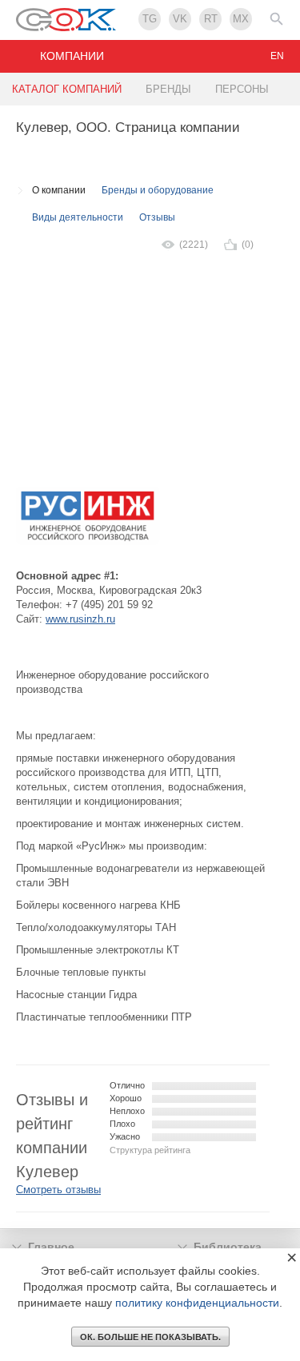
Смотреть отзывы (58, 1190)
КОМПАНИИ (72, 56)
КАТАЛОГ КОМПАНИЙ (67, 89)
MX (241, 19)
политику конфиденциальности (197, 1302)
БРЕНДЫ (168, 89)
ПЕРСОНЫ (242, 89)
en (277, 56)
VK (180, 19)
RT (211, 19)
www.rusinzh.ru (80, 619)
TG (149, 19)
